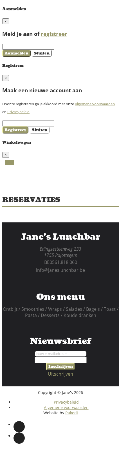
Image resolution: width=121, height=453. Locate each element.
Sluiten (42, 53)
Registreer (15, 130)
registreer (54, 34)
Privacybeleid (18, 111)
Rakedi (71, 412)
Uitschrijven (60, 374)
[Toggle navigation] (9, 162)
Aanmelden (16, 53)
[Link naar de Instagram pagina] (19, 438)
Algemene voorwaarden (95, 103)
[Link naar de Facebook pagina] (19, 426)
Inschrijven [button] (60, 366)
